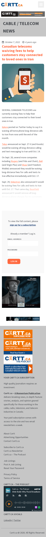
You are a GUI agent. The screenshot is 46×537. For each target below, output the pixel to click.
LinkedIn (8, 520)
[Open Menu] (41, 4)
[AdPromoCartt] (18, 368)
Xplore (5, 127)
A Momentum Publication (27, 393)
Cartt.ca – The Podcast (15, 454)
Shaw (24, 164)
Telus (4, 144)
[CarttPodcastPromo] (18, 359)
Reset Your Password (14, 468)
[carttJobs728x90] (23, 14)
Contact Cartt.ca (12, 441)
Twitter (17, 520)
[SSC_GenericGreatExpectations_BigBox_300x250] (21, 291)
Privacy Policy (10, 474)
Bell (41, 161)
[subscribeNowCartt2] (18, 333)
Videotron (15, 181)
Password (12, 250)
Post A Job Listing (12, 464)
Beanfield (34, 189)
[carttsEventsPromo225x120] (18, 346)
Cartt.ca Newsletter (13, 450)
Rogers (14, 161)
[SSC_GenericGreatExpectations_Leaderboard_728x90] (23, 318)
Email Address (14, 239)
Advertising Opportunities (16, 437)
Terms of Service (12, 478)
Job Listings (9, 460)
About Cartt (9, 433)
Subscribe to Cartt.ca (14, 447)
